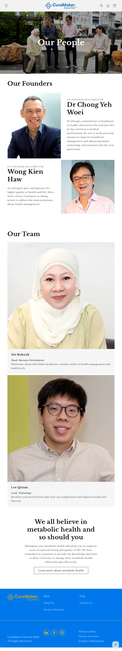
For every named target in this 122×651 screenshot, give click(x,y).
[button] (6, 5)
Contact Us (86, 603)
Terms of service (89, 636)
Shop (47, 596)
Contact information (91, 641)
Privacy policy (87, 631)
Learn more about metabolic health (61, 570)
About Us (49, 603)
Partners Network (54, 609)
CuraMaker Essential (20, 637)
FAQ (82, 596)
